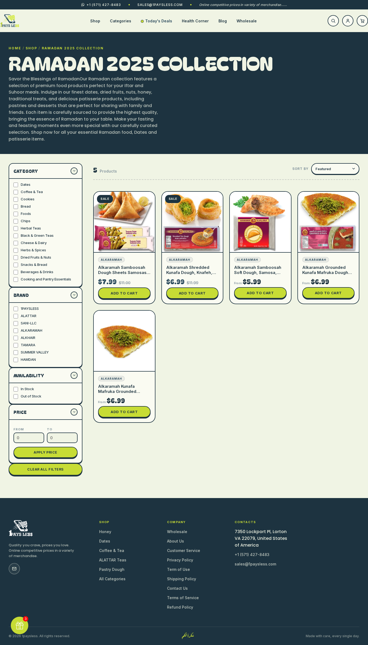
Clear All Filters (45, 469)
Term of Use (178, 569)
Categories (120, 21)
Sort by (300, 169)
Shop (95, 21)
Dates (104, 541)
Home (15, 48)
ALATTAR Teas (112, 560)
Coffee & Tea (111, 550)
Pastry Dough (111, 569)
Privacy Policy (180, 560)
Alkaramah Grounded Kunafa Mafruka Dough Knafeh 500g (325, 272)
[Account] (347, 20)
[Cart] (362, 20)
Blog (222, 21)
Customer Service (183, 550)
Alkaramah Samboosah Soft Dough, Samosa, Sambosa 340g (257, 272)
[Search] (333, 20)
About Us (175, 541)
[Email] (14, 568)
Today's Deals (158, 21)
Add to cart (124, 293)
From (18, 429)
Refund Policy (180, 607)
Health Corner (195, 21)
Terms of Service (183, 597)
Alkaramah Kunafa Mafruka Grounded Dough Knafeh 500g (118, 391)
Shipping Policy (181, 579)
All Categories (112, 579)
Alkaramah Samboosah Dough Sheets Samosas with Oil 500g (122, 272)
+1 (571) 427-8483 (252, 554)
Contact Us (177, 588)
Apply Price (45, 452)
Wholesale (247, 21)
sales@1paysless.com (160, 5)
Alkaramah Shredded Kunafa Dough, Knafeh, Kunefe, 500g (189, 272)
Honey (105, 531)
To (49, 429)
